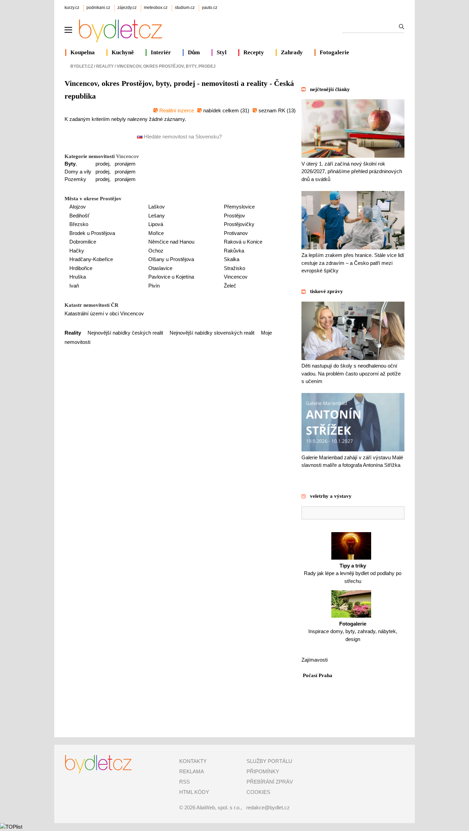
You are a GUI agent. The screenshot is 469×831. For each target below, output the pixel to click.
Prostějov (234, 215)
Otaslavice (160, 268)
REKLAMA (191, 771)
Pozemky (75, 179)
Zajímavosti (314, 660)
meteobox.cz (156, 7)
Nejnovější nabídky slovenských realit (212, 333)
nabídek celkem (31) (226, 110)
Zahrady (292, 52)
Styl (222, 52)
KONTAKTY (193, 761)
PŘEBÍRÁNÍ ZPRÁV (270, 782)
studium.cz (185, 7)
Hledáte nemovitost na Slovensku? (182, 136)
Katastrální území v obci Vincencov (104, 313)
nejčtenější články (330, 89)
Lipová (155, 224)
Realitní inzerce (176, 110)
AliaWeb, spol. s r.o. (218, 807)
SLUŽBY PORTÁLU (269, 761)
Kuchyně (123, 52)
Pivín (154, 286)
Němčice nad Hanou (171, 242)
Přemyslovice (239, 207)
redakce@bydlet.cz (268, 807)
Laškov (156, 207)
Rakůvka (234, 251)
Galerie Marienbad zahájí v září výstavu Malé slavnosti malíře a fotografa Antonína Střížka (352, 461)
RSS (184, 782)
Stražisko (234, 268)
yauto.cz (209, 7)
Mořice (156, 233)
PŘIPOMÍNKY (263, 771)
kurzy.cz (72, 7)
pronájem (125, 164)
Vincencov (127, 156)
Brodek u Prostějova (92, 233)
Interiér (161, 52)
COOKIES (258, 792)
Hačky (76, 251)
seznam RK (273, 110)
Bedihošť (79, 215)
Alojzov (77, 207)
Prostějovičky (239, 224)
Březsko (78, 224)
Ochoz (155, 251)
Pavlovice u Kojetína (171, 277)
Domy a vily (78, 172)
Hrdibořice (80, 268)
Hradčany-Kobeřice (91, 259)
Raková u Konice (243, 242)
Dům (194, 52)
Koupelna (82, 52)
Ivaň (74, 286)
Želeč (230, 286)
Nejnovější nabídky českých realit (125, 333)
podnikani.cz (98, 7)
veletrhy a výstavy (331, 496)
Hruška (77, 277)
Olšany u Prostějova (171, 259)
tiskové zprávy (326, 291)
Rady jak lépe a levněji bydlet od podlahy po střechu (352, 573)
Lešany (156, 215)
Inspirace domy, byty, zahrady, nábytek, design (352, 631)
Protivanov (236, 233)
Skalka (231, 259)
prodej (102, 164)
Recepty (253, 52)
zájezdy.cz (127, 7)
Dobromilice (82, 242)
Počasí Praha (317, 675)
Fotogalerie (334, 52)
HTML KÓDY (194, 792)
